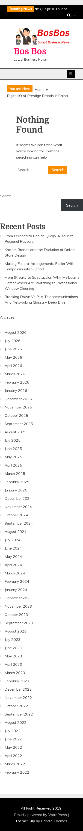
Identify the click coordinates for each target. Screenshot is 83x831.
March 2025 (15, 473)
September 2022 (19, 714)
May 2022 (13, 747)
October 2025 (16, 415)
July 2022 (13, 730)
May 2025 (13, 457)
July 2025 (13, 440)
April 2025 (13, 465)
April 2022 (13, 755)
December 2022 (18, 689)
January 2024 (16, 589)
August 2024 (16, 531)
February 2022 (17, 772)
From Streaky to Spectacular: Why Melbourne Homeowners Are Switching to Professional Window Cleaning (42, 283)
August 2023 (16, 631)
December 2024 (18, 498)
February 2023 (17, 681)
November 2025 (18, 407)
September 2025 (19, 423)
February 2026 (17, 382)
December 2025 (18, 398)
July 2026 (13, 340)
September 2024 (19, 523)
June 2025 (13, 448)
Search (6, 196)
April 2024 (13, 564)
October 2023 (16, 614)
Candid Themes (54, 821)
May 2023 (13, 656)
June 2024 (13, 548)
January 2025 (16, 490)
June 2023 (13, 647)
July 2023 (13, 639)
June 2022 (13, 739)
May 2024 (13, 556)
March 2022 (15, 764)
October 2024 (16, 515)
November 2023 (18, 606)
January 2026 (16, 390)
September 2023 (19, 623)
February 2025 (17, 481)
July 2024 (13, 540)
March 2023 (15, 672)
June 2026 (13, 349)
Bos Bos (30, 51)
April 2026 (13, 365)
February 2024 (17, 581)
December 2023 (18, 598)
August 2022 (16, 722)
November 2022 (18, 697)
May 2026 (13, 357)
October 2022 (16, 706)
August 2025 (16, 432)
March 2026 (15, 374)
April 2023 (13, 664)
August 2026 (16, 332)
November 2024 (18, 506)
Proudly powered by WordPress (41, 814)
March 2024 (15, 573)
